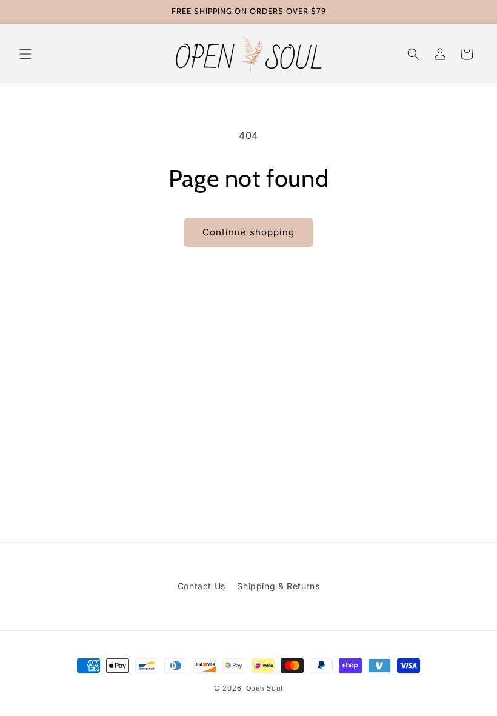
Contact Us (201, 586)
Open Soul (264, 688)
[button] (25, 54)
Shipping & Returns (278, 586)
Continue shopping (248, 232)
